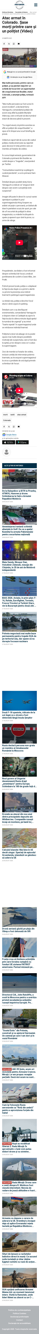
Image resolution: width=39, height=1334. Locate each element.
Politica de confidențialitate (19, 1310)
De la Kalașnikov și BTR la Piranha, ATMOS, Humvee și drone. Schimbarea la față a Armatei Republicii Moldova (19, 495)
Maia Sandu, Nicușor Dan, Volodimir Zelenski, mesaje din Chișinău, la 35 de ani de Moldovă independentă (18, 566)
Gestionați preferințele (19, 1317)
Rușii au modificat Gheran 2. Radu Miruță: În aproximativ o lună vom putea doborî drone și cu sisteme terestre (16, 1147)
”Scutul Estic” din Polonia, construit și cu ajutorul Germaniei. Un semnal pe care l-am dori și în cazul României (19, 1034)
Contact (19, 1320)
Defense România (7, 12)
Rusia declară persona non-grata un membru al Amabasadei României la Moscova (18, 748)
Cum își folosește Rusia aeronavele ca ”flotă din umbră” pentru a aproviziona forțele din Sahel (18, 1109)
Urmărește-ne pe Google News (21, 77)
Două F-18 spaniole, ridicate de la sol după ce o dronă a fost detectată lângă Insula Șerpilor (18, 715)
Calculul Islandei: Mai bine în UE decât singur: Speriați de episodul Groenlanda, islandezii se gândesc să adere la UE (19, 854)
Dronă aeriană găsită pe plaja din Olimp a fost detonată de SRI (18, 930)
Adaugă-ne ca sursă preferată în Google (21, 72)
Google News (11, 435)
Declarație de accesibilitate (19, 1323)
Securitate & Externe (21, 12)
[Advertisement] (19, 668)
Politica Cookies (19, 1313)
